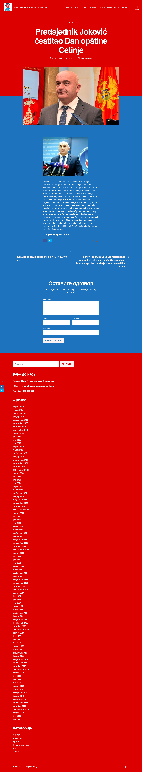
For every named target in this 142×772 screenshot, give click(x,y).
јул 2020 (17, 636)
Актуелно (83, 7)
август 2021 (18, 592)
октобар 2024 (19, 466)
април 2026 (18, 406)
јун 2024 (17, 479)
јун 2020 (17, 639)
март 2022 (18, 569)
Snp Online (58, 58)
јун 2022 (17, 559)
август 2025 (18, 433)
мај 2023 (17, 522)
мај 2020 (17, 642)
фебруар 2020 (20, 652)
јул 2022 (17, 556)
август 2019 (18, 672)
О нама (117, 7)
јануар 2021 (19, 616)
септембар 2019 (21, 669)
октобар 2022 (19, 546)
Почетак (68, 7)
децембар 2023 (20, 499)
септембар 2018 (21, 709)
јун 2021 (17, 599)
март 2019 (18, 689)
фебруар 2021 (20, 612)
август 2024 (18, 473)
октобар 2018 (19, 705)
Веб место (46, 328)
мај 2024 (17, 482)
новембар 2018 (20, 702)
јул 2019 (17, 675)
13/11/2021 (71, 58)
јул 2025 (17, 436)
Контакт (125, 7)
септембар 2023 (21, 509)
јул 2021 (17, 596)
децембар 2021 (20, 579)
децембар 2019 (20, 659)
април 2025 (18, 446)
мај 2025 (17, 443)
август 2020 (18, 632)
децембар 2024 (20, 459)
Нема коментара (86, 58)
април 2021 (18, 606)
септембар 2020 (21, 629)
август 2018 (18, 712)
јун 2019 (17, 679)
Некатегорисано (21, 744)
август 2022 (18, 552)
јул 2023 (17, 516)
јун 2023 (17, 519)
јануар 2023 (19, 536)
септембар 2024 (21, 469)
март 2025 (18, 449)
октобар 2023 (19, 506)
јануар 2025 (19, 456)
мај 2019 (17, 682)
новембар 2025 (20, 423)
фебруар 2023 (20, 532)
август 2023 (18, 512)
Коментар (47, 300)
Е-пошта (75, 319)
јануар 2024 (19, 496)
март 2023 (18, 529)
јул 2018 (17, 715)
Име (45, 319)
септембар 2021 (21, 589)
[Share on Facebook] (45, 240)
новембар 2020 (20, 622)
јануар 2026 (19, 416)
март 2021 (18, 609)
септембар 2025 (21, 429)
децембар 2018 (20, 699)
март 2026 (18, 409)
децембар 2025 (20, 419)
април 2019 (18, 685)
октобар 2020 (19, 626)
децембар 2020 (20, 619)
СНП (76, 7)
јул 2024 (17, 476)
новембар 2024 (20, 463)
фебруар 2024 (20, 493)
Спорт (109, 7)
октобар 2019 (19, 665)
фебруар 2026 (20, 413)
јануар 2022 (19, 576)
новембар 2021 (20, 582)
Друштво (93, 7)
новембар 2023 (20, 502)
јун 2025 (17, 439)
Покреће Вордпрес (32, 766)
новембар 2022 (20, 542)
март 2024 (18, 489)
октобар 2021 (19, 586)
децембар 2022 (20, 539)
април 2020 (18, 646)
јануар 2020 (19, 655)
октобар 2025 (19, 426)
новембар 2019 (20, 662)
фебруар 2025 (20, 453)
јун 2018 (17, 719)
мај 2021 (17, 602)
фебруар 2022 (20, 572)
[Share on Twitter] (50, 240)
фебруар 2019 (20, 692)
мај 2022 (17, 562)
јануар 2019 (19, 695)
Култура (102, 7)
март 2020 (18, 649)
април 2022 (18, 566)
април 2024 (18, 486)
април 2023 (18, 526)
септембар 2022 (21, 549)
